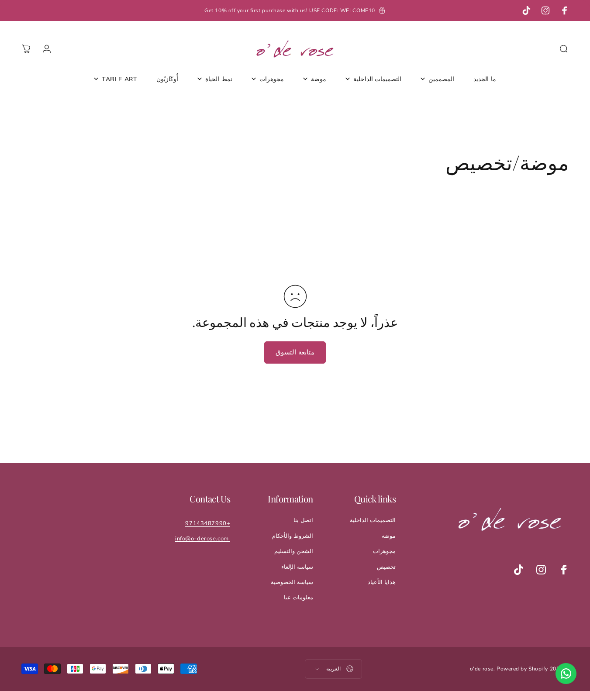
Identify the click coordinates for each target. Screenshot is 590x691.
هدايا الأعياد (382, 582)
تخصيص (386, 567)
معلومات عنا (298, 598)
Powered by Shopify (522, 668)
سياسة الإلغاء (297, 567)
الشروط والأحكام (292, 536)
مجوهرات (384, 551)
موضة (389, 536)
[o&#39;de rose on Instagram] (541, 569)
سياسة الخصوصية (292, 582)
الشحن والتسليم (293, 551)
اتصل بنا (303, 520)
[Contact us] (565, 673)
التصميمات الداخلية (373, 520)
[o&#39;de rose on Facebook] (564, 569)
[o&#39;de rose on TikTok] (518, 569)
